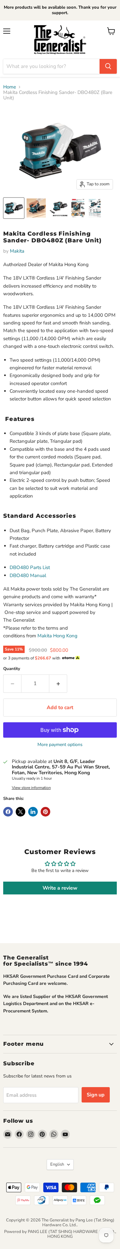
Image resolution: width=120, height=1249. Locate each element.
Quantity (11, 668)
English (57, 1164)
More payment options (60, 744)
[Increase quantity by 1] (58, 683)
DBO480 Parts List (30, 567)
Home (9, 87)
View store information (31, 787)
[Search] (108, 66)
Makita (17, 251)
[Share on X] (20, 812)
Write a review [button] (60, 888)
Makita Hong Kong (57, 636)
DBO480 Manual (28, 575)
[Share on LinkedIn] (33, 812)
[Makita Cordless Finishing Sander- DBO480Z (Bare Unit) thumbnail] (14, 208)
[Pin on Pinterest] (45, 812)
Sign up (96, 1094)
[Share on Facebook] (8, 812)
